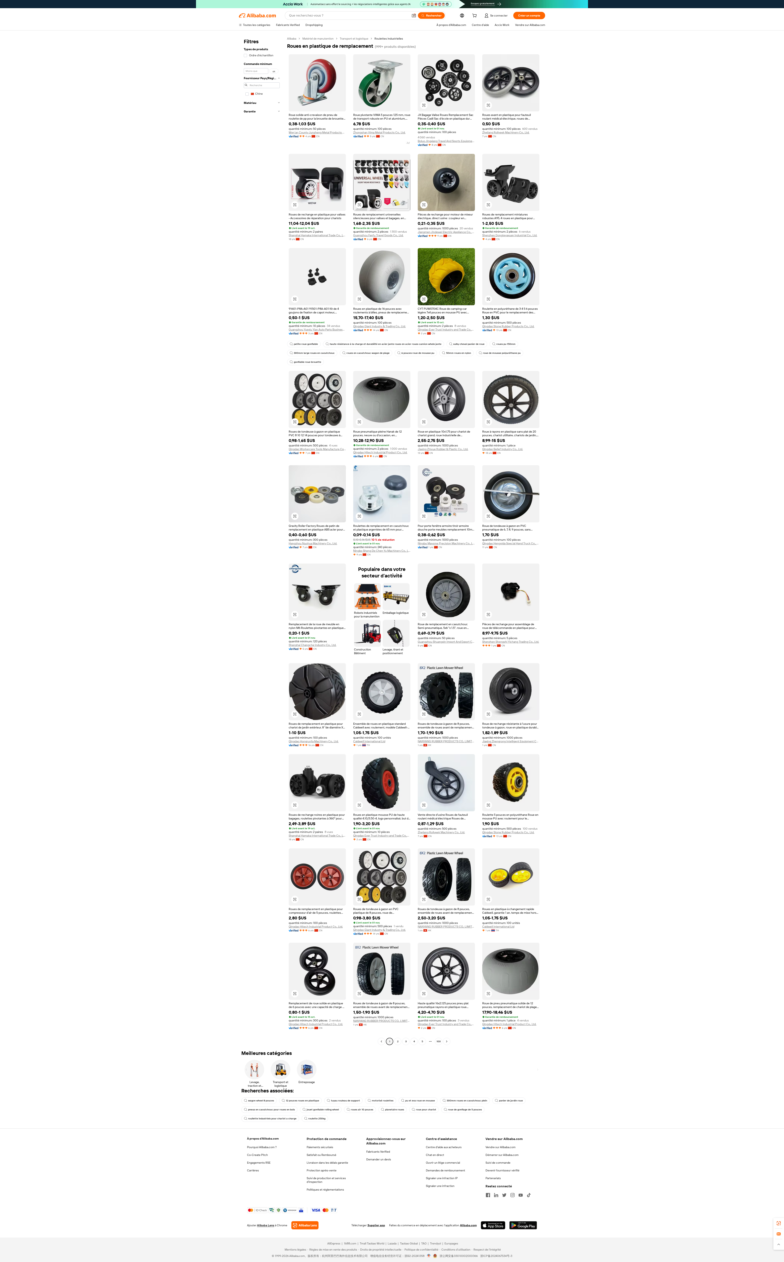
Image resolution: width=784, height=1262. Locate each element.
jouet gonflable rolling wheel (323, 1109)
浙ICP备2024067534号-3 (496, 1256)
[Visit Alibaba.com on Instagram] (512, 1195)
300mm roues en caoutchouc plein (467, 1100)
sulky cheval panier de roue (468, 344)
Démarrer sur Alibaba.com (502, 1155)
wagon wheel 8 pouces (261, 1100)
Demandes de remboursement (445, 1170)
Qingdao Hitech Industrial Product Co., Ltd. (380, 452)
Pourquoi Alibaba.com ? (262, 1147)
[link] (778, 1223)
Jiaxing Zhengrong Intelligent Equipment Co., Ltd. (510, 741)
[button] (413, 15)
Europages (451, 1243)
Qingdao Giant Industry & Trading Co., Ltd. (379, 326)
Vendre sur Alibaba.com (501, 1147)
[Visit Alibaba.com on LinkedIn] (496, 1195)
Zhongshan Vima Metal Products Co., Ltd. (379, 132)
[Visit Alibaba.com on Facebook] (488, 1195)
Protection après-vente (321, 1170)
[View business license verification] (429, 1256)
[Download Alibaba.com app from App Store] (493, 1225)
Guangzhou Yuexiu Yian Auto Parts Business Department (317, 329)
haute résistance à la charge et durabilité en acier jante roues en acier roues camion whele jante (385, 344)
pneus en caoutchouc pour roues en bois (271, 1109)
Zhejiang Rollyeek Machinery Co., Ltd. (505, 132)
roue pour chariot (426, 1109)
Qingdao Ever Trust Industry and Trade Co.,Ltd (446, 329)
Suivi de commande (498, 1162)
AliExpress (333, 1243)
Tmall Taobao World (372, 1243)
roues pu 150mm (506, 344)
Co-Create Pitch (257, 1155)
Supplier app (376, 1225)
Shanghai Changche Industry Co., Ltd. (312, 645)
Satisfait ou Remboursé (321, 1155)
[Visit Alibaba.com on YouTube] (520, 1195)
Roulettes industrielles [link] (388, 38)
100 (439, 1041)
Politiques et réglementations (325, 1189)
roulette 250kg (316, 1118)
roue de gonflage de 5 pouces (465, 1109)
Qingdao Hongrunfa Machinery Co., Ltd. (314, 741)
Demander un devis (378, 1159)
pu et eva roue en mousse (420, 1100)
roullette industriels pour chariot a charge (272, 1118)
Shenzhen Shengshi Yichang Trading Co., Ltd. (510, 641)
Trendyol (435, 1243)
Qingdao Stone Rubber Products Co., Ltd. (508, 326)
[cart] (475, 16)
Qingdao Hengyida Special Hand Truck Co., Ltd (510, 543)
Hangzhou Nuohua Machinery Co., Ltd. (313, 543)
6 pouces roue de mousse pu (417, 353)
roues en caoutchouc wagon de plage (368, 353)
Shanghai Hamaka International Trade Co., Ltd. (317, 235)
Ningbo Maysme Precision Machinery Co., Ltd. (446, 543)
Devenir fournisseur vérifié (502, 1170)
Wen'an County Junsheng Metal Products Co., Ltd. (317, 132)
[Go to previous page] (381, 1041)
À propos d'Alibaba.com (263, 1138)
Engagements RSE (259, 1162)
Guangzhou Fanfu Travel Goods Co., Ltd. (378, 235)
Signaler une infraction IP (442, 1178)
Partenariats (493, 1178)
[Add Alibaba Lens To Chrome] (304, 1225)
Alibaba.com (468, 1225)
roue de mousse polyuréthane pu (502, 353)
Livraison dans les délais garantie (327, 1162)
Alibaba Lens (265, 1225)
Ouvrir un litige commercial (443, 1162)
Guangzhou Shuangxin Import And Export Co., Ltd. (446, 641)
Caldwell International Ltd (369, 741)
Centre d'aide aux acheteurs (444, 1147)
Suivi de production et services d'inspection (326, 1180)
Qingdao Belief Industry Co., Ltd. (502, 449)
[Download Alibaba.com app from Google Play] (523, 1225)
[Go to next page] (446, 1041)
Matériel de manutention (318, 38)
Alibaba (291, 38)
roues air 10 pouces (362, 1109)
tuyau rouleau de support (345, 1100)
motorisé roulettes (382, 1100)
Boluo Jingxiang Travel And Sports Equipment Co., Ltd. (446, 141)
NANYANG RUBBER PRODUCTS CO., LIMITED (446, 741)
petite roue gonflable (306, 344)
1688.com (350, 1243)
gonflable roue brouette (307, 362)
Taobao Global (409, 1243)
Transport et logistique (354, 38)
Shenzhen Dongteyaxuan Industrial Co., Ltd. (509, 235)
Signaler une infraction (440, 1186)
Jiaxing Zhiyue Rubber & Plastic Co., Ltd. (443, 449)
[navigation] (261, 540)
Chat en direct (435, 1155)
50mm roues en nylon (458, 353)
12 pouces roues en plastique (302, 1100)
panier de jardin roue (511, 1100)
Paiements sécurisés (320, 1147)
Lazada (392, 1243)
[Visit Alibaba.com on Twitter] (504, 1195)
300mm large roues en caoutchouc (314, 353)
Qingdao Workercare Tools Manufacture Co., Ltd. (317, 449)
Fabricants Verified (378, 1151)
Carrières (253, 1170)
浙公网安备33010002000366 (459, 1256)
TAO (424, 1243)
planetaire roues (394, 1109)
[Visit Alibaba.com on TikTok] (528, 1195)
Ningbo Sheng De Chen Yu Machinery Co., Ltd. (381, 550)
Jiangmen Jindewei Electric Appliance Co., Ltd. (446, 232)
